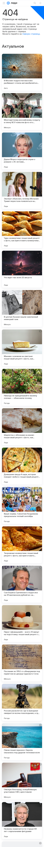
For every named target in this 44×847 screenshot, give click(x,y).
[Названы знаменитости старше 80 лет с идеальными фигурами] (22, 820)
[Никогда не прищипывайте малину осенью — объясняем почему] (22, 387)
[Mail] (8, 3)
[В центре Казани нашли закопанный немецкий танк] (22, 308)
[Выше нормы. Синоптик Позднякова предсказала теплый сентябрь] (22, 505)
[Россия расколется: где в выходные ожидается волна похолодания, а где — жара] (22, 702)
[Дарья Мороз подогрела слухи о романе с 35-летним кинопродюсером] (22, 151)
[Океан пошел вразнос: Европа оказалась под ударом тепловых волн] (22, 741)
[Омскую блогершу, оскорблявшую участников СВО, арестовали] (22, 781)
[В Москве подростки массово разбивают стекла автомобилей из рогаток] (22, 72)
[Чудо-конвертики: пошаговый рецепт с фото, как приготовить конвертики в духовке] (22, 229)
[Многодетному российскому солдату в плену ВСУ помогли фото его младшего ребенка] (22, 111)
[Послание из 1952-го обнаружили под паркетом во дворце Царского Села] (22, 663)
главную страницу (31, 34)
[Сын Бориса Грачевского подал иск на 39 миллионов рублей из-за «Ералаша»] (22, 584)
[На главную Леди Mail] (13, 3)
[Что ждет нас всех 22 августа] (22, 269)
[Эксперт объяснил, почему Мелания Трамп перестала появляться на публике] (22, 190)
